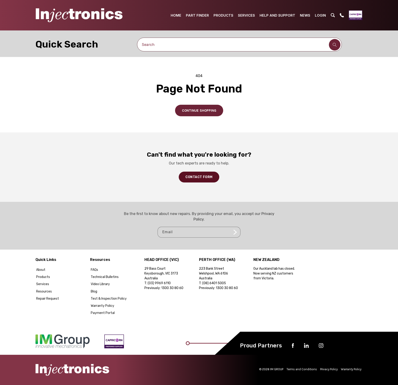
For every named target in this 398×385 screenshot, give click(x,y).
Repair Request (47, 299)
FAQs (94, 270)
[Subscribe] (235, 232)
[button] (333, 15)
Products (43, 277)
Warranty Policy (102, 306)
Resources (44, 291)
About (40, 270)
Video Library (100, 284)
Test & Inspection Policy (109, 299)
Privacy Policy (329, 369)
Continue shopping (199, 110)
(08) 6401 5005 (214, 283)
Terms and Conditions (302, 369)
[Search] (334, 45)
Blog (94, 291)
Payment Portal (103, 313)
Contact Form (198, 177)
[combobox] (239, 44)
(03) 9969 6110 (159, 283)
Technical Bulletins (105, 277)
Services (42, 284)
